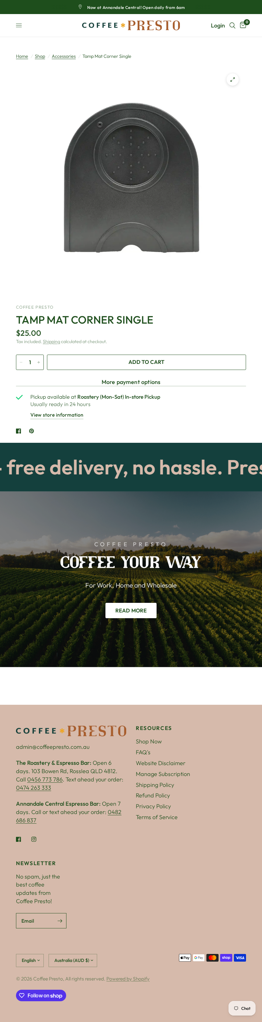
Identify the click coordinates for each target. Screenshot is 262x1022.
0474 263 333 (33, 787)
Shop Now (149, 741)
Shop (40, 56)
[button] (131, 610)
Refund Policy (153, 795)
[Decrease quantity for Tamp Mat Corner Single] (21, 362)
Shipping (51, 341)
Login (218, 25)
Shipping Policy (155, 784)
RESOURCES (154, 728)
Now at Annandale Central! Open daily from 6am (136, 7)
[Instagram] (38, 839)
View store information (56, 414)
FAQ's (143, 752)
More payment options (131, 382)
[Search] (232, 25)
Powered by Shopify (128, 978)
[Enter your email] (60, 920)
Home (22, 56)
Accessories (64, 56)
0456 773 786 (45, 779)
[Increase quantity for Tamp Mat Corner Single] (38, 362)
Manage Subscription (163, 774)
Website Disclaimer (160, 763)
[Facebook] (23, 839)
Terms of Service (157, 817)
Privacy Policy (153, 806)
